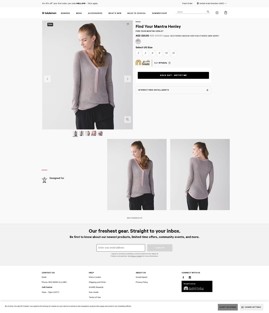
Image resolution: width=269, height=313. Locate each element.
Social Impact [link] (141, 277)
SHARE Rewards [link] (96, 287)
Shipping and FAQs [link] (97, 282)
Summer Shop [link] (159, 13)
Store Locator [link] (95, 277)
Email (44, 277)
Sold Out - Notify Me (173, 75)
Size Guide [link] (93, 292)
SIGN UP (160, 248)
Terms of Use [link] (95, 297)
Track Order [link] (187, 3)
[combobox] (192, 12)
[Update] (128, 24)
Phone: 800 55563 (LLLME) (54, 282)
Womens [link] (65, 13)
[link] (197, 286)
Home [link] (138, 22)
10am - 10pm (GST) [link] (50, 292)
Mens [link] (79, 13)
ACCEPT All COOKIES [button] (227, 307)
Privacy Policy (142, 282)
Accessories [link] (95, 13)
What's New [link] (114, 13)
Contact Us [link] (48, 273)
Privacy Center (136, 256)
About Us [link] (141, 273)
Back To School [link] (136, 13)
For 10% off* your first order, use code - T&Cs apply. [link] (70, 3)
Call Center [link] (47, 287)
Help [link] (91, 273)
